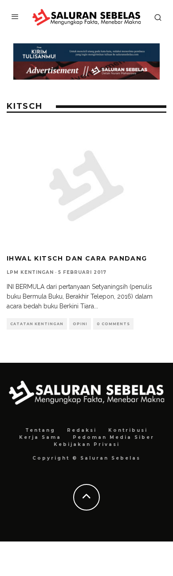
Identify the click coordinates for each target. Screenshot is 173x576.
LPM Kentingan (30, 272)
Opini (80, 324)
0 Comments (113, 324)
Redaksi (82, 430)
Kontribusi (128, 430)
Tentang (40, 430)
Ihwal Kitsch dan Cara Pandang (77, 258)
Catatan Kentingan (36, 324)
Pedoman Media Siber (113, 437)
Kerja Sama (40, 437)
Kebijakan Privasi (87, 444)
